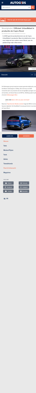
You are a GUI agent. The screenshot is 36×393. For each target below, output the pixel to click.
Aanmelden (9, 136)
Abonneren (26, 136)
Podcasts (24, 183)
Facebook (9, 187)
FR (7, 198)
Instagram (25, 187)
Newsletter (25, 191)
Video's (10, 183)
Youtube (9, 191)
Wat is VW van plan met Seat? (20, 100)
